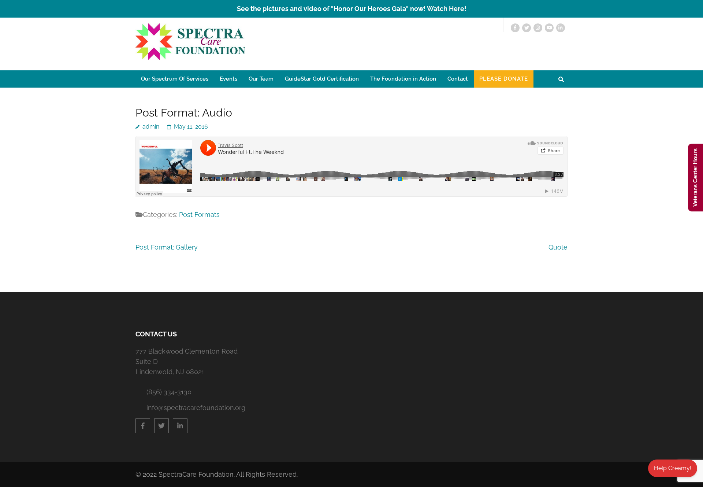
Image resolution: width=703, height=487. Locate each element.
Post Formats (199, 214)
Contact (457, 78)
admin (150, 126)
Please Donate (503, 78)
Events (228, 78)
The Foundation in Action (403, 78)
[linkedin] (560, 27)
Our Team (261, 78)
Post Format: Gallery (166, 247)
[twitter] (526, 27)
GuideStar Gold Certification (322, 78)
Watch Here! (446, 8)
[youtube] (549, 27)
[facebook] (515, 27)
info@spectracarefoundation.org (192, 408)
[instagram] (537, 27)
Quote (558, 247)
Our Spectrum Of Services (174, 78)
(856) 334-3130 (168, 392)
